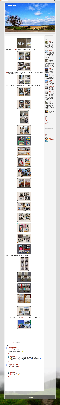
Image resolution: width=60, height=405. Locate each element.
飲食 (45, 135)
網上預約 (22, 317)
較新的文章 (8, 392)
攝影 (6, 32)
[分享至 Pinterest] (19, 342)
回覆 (8, 353)
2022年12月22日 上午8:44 (17, 364)
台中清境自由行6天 (51, 86)
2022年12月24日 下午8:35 (17, 372)
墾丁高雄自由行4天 (51, 50)
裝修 (45, 134)
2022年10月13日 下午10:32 (18, 347)
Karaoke (16, 32)
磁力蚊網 (50, 101)
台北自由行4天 (51, 68)
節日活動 (46, 119)
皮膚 (22, 32)
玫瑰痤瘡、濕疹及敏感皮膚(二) (51, 41)
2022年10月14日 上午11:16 (17, 356)
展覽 (8, 343)
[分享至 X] (18, 342)
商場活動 (12, 32)
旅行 (9, 32)
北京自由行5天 (51, 80)
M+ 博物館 (15, 49)
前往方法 (7, 72)
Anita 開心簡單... (12, 5)
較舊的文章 (41, 392)
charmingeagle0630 (11, 347)
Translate (51, 37)
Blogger (32, 397)
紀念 (45, 125)
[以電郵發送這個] (16, 342)
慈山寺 (49, 74)
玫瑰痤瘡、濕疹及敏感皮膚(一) (51, 92)
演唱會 (20, 32)
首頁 (24, 392)
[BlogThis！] (17, 342)
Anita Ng (11, 356)
